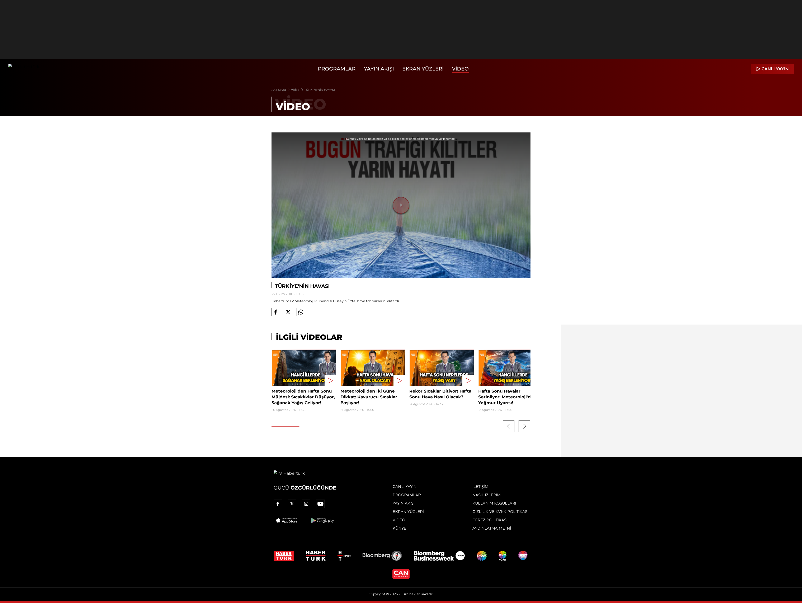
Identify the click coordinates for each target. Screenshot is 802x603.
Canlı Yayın (405, 486)
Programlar (336, 69)
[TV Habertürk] (23, 69)
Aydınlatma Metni (491, 528)
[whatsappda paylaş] (301, 312)
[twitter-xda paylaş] (288, 312)
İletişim (480, 486)
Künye (399, 528)
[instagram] (306, 504)
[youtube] (320, 504)
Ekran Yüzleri (423, 69)
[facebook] (278, 504)
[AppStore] (287, 520)
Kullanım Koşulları (494, 503)
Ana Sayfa (279, 90)
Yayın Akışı (379, 69)
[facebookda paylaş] (276, 312)
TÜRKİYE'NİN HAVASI (319, 90)
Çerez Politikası (490, 520)
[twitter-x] (292, 504)
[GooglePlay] (322, 520)
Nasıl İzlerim (486, 495)
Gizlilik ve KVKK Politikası (500, 511)
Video (460, 69)
